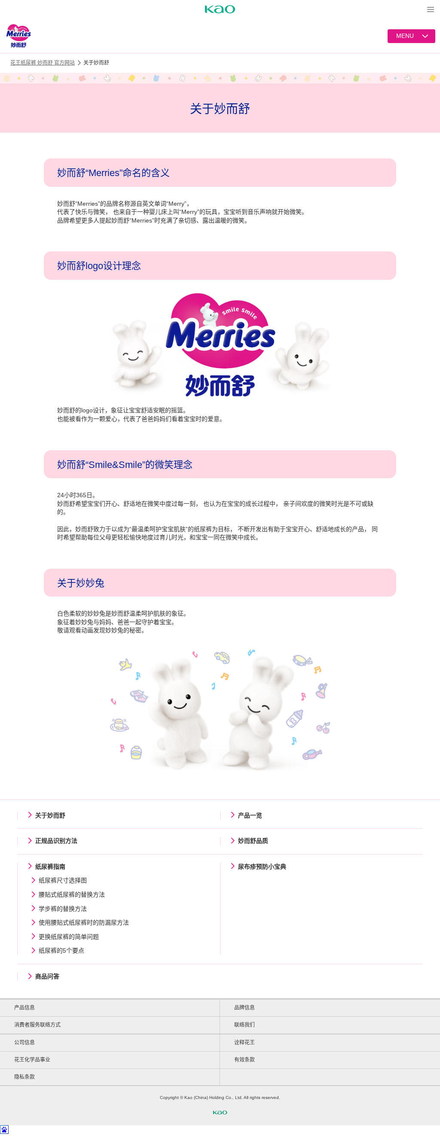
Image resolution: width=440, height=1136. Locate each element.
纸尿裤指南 (50, 866)
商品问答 (47, 976)
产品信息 (24, 1008)
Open (430, 9)
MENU (405, 35)
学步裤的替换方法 (63, 908)
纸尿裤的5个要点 (61, 950)
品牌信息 (244, 1008)
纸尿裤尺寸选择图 (63, 880)
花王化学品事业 (32, 1060)
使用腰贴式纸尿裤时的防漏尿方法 (84, 922)
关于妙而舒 (50, 815)
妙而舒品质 (253, 840)
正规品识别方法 (56, 840)
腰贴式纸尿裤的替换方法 (72, 894)
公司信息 (24, 1043)
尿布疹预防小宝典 (262, 866)
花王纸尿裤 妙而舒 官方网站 (42, 63)
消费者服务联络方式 (37, 1025)
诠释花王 (244, 1043)
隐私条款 (24, 1077)
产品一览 (250, 815)
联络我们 (244, 1025)
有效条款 (244, 1060)
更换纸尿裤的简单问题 (69, 936)
